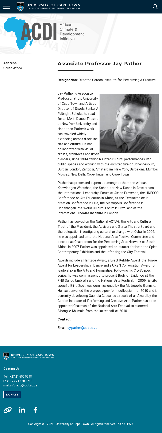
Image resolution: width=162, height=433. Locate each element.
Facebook (35, 410)
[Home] (28, 356)
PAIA (130, 424)
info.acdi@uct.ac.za (23, 385)
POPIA (121, 424)
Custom (7, 410)
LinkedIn (22, 410)
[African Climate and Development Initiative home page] (46, 33)
